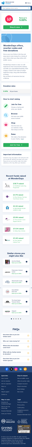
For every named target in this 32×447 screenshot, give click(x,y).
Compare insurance (22, 383)
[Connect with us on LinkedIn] (20, 370)
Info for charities (5, 381)
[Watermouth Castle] (26, 281)
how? (22, 139)
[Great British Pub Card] (26, 291)
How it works (4, 378)
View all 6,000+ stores (23, 378)
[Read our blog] (25, 370)
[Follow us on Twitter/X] (11, 370)
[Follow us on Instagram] (16, 370)
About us (3, 386)
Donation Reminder (6, 411)
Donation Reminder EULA (24, 414)
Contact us (4, 394)
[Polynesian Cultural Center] (26, 272)
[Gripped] (26, 312)
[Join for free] (6, 108)
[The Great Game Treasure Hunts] (26, 302)
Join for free (15, 145)
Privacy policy (21, 405)
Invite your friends (6, 413)
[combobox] (14, 8)
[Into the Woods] (26, 262)
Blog (2, 389)
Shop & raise (15, 27)
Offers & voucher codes (23, 381)
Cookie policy (20, 407)
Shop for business (22, 386)
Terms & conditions (22, 402)
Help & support (5, 391)
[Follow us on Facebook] (6, 370)
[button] (9, 19)
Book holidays (21, 389)
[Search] (29, 8)
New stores (20, 391)
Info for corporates (6, 383)
